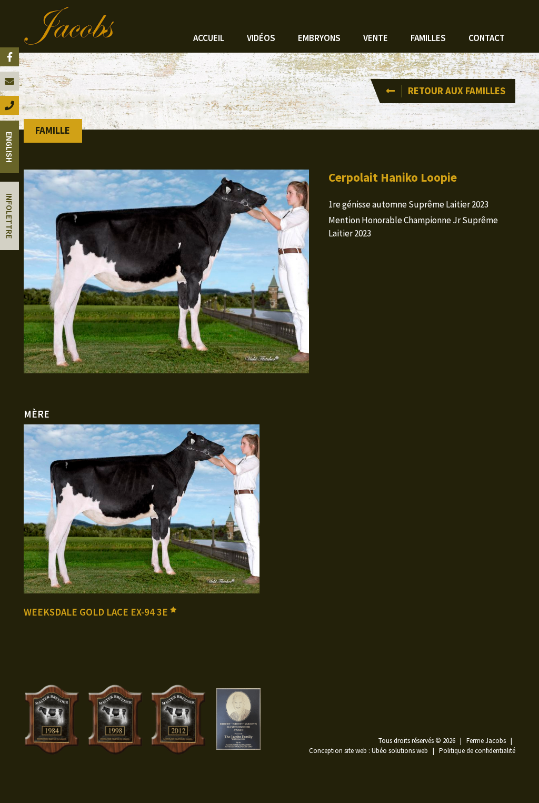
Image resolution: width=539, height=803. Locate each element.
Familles (428, 38)
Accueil (208, 38)
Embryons (319, 38)
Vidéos (261, 38)
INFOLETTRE (9, 216)
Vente (375, 38)
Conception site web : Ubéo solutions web (368, 750)
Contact (486, 38)
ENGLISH (9, 147)
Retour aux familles (456, 91)
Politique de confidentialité (477, 750)
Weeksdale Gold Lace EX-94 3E (97, 612)
